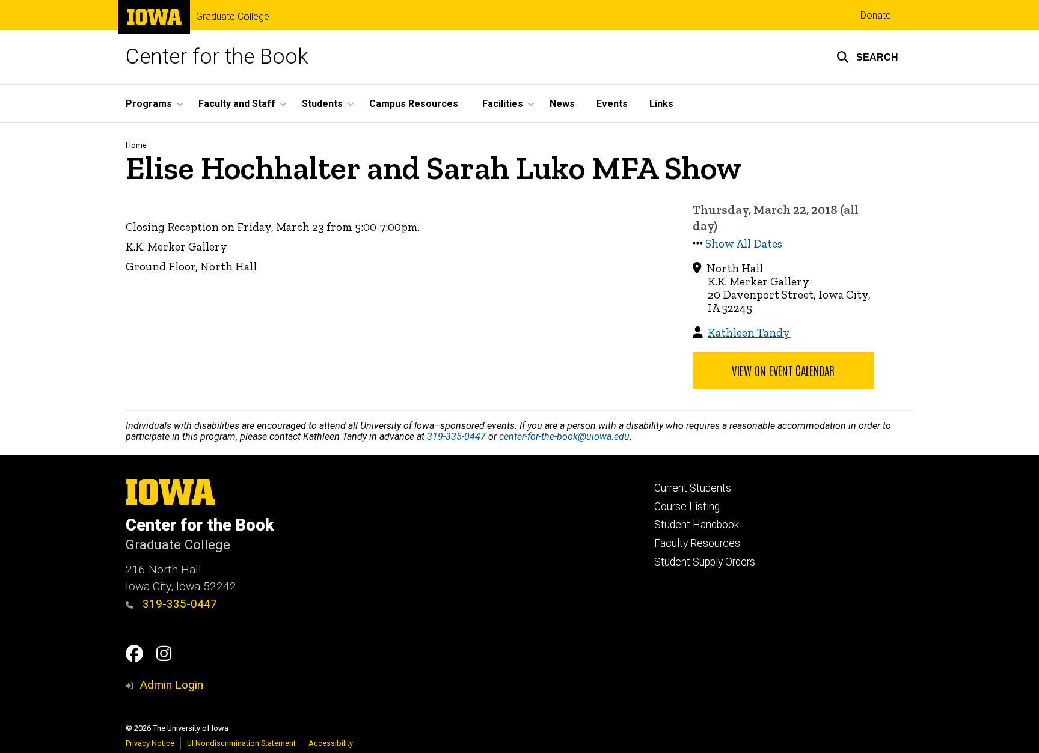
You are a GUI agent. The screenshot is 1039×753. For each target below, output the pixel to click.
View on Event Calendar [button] (783, 370)
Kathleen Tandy (749, 333)
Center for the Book (217, 56)
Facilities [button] (502, 103)
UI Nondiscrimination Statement (241, 743)
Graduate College (232, 16)
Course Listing (687, 507)
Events (612, 103)
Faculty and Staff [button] (236, 103)
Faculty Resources (697, 543)
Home (136, 145)
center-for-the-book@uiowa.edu (564, 436)
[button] (867, 57)
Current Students (692, 488)
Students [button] (322, 103)
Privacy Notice (150, 743)
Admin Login (171, 685)
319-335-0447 (456, 436)
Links (661, 103)
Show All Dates (743, 244)
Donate (875, 15)
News (562, 103)
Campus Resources (413, 103)
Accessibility (330, 743)
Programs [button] (149, 103)
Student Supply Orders (704, 562)
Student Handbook (696, 525)
